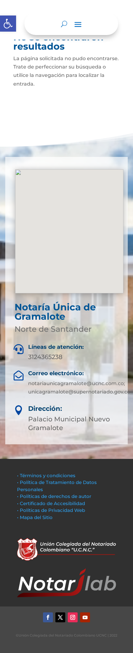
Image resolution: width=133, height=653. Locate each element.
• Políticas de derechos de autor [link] (54, 496)
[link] (8, 24)
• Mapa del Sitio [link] (35, 517)
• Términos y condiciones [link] (46, 475)
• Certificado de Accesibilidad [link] (51, 503)
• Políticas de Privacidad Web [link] (51, 510)
